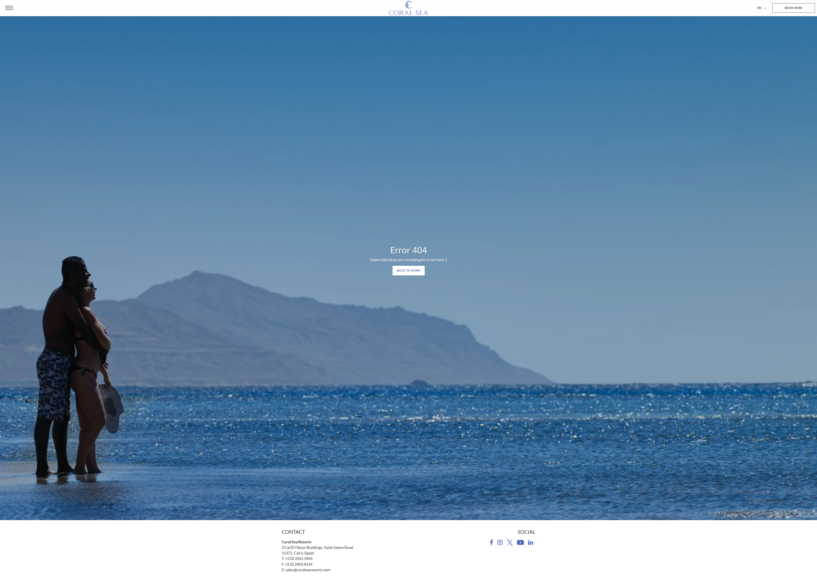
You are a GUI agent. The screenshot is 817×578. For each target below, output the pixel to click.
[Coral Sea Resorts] (408, 8)
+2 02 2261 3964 (299, 558)
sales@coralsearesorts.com (307, 569)
